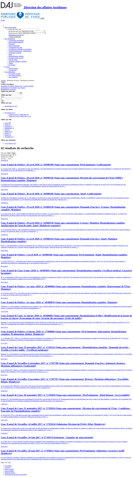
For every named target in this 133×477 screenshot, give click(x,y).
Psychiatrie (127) (10, 113)
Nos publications (10, 72)
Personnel (12, 44)
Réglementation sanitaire (16, 56)
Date (9, 153)
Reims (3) (8, 133)
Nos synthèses (13, 77)
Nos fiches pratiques (15, 75)
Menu (42, 18)
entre (2, 97)
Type (13, 153)
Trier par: (3, 153)
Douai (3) (8, 124)
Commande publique (15, 53)
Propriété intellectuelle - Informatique (20, 51)
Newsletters (8, 466)
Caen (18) (8, 123)
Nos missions (13, 70)
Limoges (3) (8, 126)
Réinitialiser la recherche (16, 35)
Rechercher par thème (15, 33)
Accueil (3, 80)
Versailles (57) (9, 137)
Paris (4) (7, 130)
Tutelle (11, 63)
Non (9, 159)
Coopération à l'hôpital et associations (20, 49)
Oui (4, 159)
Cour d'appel (21, 88)
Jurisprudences (5, 88)
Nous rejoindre (9, 471)
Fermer (3, 20)
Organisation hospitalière (16, 40)
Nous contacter (9, 469)
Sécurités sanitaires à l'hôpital (17, 61)
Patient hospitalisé (14, 46)
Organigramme (13, 68)
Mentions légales (10, 473)
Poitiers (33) (8, 131)
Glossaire (7, 467)
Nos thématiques (10, 39)
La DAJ (7, 67)
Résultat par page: (6, 155)
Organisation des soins (15, 47)
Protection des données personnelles (16, 474)
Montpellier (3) (9, 128)
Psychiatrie (12, 65)
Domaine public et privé (16, 58)
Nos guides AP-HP (14, 73)
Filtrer (3, 82)
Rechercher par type (15, 31)
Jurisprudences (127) (11, 106)
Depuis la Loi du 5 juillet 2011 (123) (20, 116)
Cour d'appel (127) (10, 143)
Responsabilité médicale (16, 42)
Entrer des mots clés (15, 29)
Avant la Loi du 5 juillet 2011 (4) (19, 114)
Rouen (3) (8, 135)
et (1, 99)
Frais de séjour (13, 60)
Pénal (10, 54)
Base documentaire (10, 27)
